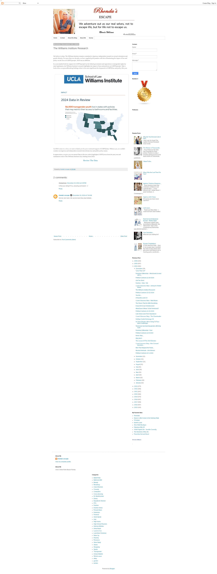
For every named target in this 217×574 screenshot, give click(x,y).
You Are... (138, 295)
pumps (96, 563)
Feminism (97, 512)
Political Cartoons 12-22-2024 (145, 292)
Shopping (97, 547)
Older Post (123, 236)
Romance (97, 540)
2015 (136, 407)
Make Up (96, 535)
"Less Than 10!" (140, 271)
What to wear (98, 556)
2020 (136, 394)
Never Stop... (140, 335)
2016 (136, 405)
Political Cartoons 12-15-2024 (145, 311)
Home (55, 38)
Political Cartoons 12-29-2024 (145, 278)
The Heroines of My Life (141, 432)
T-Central (137, 420)
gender (96, 561)
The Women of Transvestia (151, 148)
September (139, 361)
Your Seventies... (148, 232)
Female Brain (98, 510)
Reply (60, 189)
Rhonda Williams (136, 439)
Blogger (112, 568)
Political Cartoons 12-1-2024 (144, 353)
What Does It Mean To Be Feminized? (147, 308)
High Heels (97, 521)
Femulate (137, 415)
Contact (62, 38)
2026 (136, 261)
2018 (136, 399)
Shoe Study (97, 542)
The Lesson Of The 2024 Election (146, 341)
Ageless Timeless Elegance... (152, 183)
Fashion (96, 505)
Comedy (96, 489)
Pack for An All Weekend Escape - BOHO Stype (150, 219)
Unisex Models (98, 554)
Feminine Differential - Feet (144, 330)
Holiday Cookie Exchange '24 (145, 319)
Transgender (98, 551)
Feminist (96, 514)
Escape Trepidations (149, 243)
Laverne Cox (98, 531)
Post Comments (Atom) (69, 239)
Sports (96, 549)
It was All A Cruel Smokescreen (145, 306)
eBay (95, 558)
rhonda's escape (64, 195)
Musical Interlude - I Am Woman (145, 350)
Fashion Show (98, 508)
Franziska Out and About (141, 434)
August (138, 364)
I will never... (147, 208)
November (139, 356)
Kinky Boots (97, 528)
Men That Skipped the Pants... (145, 348)
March (138, 377)
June (137, 369)
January (138, 383)
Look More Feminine (100, 533)
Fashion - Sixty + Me (142, 283)
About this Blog (72, 38)
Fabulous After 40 (139, 427)
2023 (136, 386)
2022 (136, 389)
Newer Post (57, 236)
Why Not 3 (139, 338)
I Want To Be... (147, 161)
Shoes (96, 544)
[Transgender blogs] (144, 104)
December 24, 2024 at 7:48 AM (82, 195)
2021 (136, 391)
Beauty (96, 482)
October (138, 359)
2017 (136, 402)
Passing (96, 538)
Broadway (97, 485)
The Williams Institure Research (145, 290)
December (139, 268)
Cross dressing (98, 494)
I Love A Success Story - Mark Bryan (147, 300)
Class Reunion (98, 487)
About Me (83, 38)
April (137, 375)
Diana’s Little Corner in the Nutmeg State (146, 418)
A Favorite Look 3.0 (141, 298)
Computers (97, 491)
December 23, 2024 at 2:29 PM (76, 183)
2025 (136, 263)
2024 (136, 266)
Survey (91, 38)
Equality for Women (100, 501)
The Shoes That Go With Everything (146, 303)
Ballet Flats (97, 478)
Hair (95, 519)
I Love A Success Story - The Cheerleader (148, 316)
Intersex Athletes (99, 526)
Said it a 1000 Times (149, 197)
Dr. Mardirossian (99, 496)
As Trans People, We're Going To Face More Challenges (147, 322)
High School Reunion (100, 524)
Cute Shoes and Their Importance (146, 314)
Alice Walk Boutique (140, 425)
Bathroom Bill (98, 480)
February (139, 380)
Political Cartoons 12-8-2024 (144, 333)
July (137, 367)
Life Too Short (140, 280)
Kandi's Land (138, 422)
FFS (95, 503)
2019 (136, 397)
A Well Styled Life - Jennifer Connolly (145, 429)
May (137, 372)
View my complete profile (63, 462)
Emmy (96, 498)
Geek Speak (97, 517)
